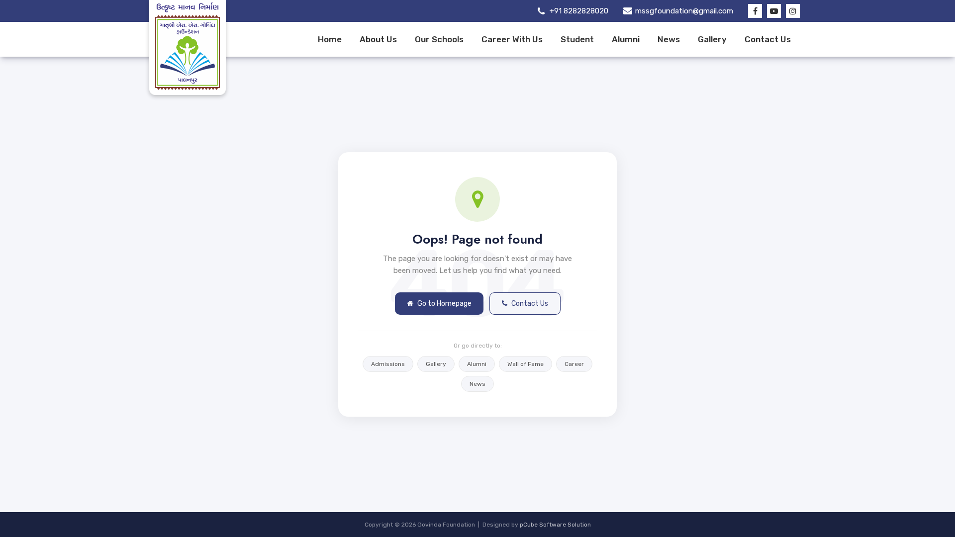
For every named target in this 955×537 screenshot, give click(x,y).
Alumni (626, 39)
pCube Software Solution (555, 524)
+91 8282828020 (579, 10)
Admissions (388, 363)
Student (577, 39)
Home (330, 39)
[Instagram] (793, 11)
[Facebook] (755, 11)
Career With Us (512, 39)
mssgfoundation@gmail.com (684, 10)
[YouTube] (774, 11)
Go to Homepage (444, 303)
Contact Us (768, 39)
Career (574, 363)
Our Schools (439, 39)
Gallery (712, 39)
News (669, 39)
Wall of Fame (525, 363)
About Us (378, 39)
